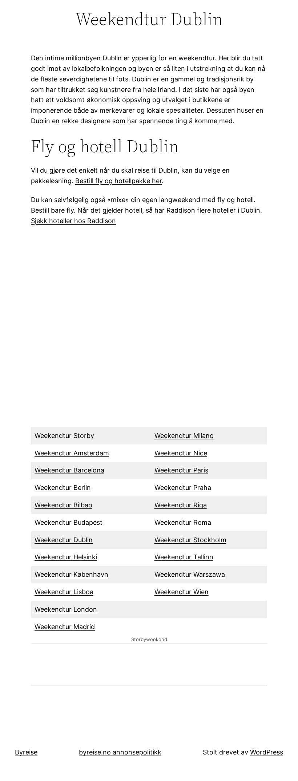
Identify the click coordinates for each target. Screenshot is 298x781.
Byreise (26, 752)
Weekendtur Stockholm (190, 540)
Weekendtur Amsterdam (72, 453)
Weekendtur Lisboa (64, 592)
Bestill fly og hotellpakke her (118, 181)
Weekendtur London (66, 609)
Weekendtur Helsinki (66, 557)
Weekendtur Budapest (68, 522)
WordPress (266, 752)
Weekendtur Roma (182, 522)
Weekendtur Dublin (64, 540)
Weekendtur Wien (181, 592)
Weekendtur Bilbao (63, 505)
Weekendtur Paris (181, 470)
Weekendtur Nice (180, 453)
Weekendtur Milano (184, 435)
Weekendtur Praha (182, 487)
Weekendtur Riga (180, 505)
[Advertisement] (149, 331)
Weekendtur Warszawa (189, 574)
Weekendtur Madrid (65, 627)
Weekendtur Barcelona (69, 470)
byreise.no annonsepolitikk (120, 752)
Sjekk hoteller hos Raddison (73, 221)
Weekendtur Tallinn (183, 557)
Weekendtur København (71, 574)
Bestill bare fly (52, 210)
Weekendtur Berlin (63, 487)
